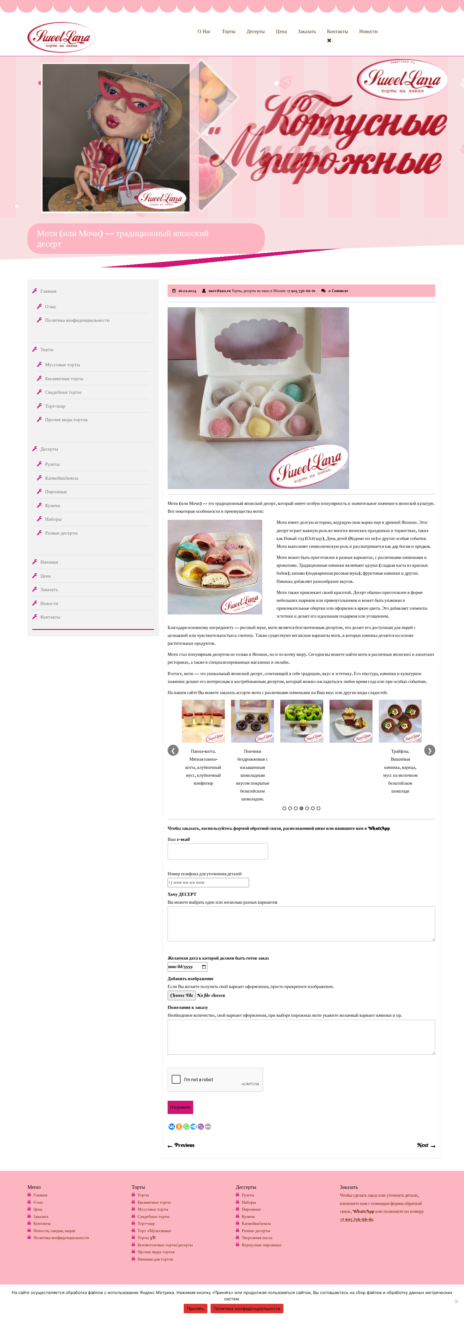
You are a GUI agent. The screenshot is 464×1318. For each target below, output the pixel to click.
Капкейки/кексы (61, 478)
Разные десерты (61, 533)
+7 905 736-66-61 (356, 1219)
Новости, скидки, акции (54, 1230)
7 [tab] (318, 808)
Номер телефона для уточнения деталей (205, 874)
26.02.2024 (187, 290)
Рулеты (52, 464)
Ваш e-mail (179, 839)
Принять (195, 1308)
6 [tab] (313, 808)
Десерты (256, 31)
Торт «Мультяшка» (154, 1230)
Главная (48, 291)
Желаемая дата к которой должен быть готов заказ (218, 958)
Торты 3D (147, 1237)
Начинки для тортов (155, 1258)
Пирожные (56, 491)
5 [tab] (307, 808)
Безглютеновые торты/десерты (165, 1244)
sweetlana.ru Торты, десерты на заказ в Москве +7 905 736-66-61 (261, 290)
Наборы (53, 519)
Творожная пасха (257, 1237)
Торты (228, 31)
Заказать (307, 31)
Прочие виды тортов (66, 419)
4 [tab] (301, 808)
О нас (204, 31)
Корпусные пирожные (262, 1244)
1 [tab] (284, 808)
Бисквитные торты (64, 378)
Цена (281, 31)
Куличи (52, 505)
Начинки (49, 562)
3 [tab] (296, 808)
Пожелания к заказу (188, 1007)
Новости (368, 31)
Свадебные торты (63, 392)
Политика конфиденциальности (77, 320)
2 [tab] (290, 808)
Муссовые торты (62, 365)
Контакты (337, 31)
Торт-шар (55, 406)
